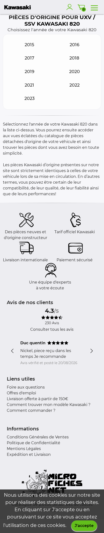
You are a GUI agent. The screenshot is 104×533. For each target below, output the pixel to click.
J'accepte (84, 525)
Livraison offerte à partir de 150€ (37, 399)
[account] (71, 7)
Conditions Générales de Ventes (38, 437)
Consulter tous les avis (52, 329)
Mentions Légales (24, 448)
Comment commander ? (31, 410)
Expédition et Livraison (29, 454)
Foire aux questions (26, 387)
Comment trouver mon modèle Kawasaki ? (48, 404)
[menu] (94, 7)
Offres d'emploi (21, 393)
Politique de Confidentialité (33, 443)
